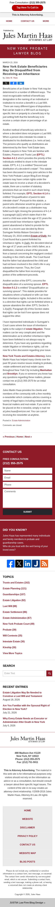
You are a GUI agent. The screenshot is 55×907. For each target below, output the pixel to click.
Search (49, 673)
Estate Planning (14, 588)
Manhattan (46, 370)
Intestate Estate (14, 641)
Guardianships (14, 594)
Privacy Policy (28, 836)
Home (9, 21)
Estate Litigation (14, 600)
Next (28, 436)
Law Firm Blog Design (26, 902)
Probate (9, 629)
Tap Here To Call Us (27, 7)
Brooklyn (12, 373)
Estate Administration (21, 420)
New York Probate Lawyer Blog (27, 35)
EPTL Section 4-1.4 (37, 193)
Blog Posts (27, 861)
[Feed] (44, 564)
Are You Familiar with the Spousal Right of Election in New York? (26, 707)
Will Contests (12, 635)
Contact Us (27, 21)
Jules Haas (35, 894)
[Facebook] (11, 564)
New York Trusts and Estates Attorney (24, 356)
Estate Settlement (15, 612)
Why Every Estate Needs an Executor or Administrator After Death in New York (25, 720)
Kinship (9, 647)
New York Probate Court (18, 624)
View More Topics (12, 653)
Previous (9, 436)
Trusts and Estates (16, 582)
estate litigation (34, 329)
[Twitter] (19, 564)
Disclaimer (27, 827)
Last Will (10, 606)
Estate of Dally (39, 236)
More (46, 21)
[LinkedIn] (27, 564)
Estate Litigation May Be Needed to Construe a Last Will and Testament (22, 694)
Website (27, 819)
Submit (27, 512)
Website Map (27, 853)
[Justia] (36, 564)
